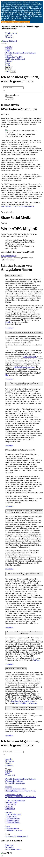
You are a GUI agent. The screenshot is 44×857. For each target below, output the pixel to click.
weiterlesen (9, 328)
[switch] (18, 95)
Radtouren (9, 765)
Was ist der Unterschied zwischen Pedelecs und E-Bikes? (24, 574)
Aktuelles (8, 47)
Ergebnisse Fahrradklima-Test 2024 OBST (20, 797)
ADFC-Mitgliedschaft (13, 814)
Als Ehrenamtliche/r (12, 819)
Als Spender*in (10, 816)
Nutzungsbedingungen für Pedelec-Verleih (20, 791)
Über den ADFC (11, 803)
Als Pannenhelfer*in (12, 823)
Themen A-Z (10, 775)
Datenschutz (9, 847)
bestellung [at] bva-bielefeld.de (22, 701)
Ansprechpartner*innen (13, 830)
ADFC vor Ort (10, 805)
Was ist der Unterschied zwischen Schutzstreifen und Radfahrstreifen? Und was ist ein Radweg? (24, 511)
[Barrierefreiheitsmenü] (2, 43)
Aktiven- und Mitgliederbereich (16, 836)
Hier (7, 375)
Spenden (8, 35)
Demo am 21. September (14, 781)
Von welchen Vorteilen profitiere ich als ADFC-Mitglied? (24, 332)
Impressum (9, 845)
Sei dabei (8, 61)
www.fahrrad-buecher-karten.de (25, 703)
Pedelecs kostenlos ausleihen (15, 789)
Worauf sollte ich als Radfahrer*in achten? (20, 450)
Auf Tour (36, 660)
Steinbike (8, 55)
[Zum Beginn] (2, 855)
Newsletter (9, 37)
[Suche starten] (4, 90)
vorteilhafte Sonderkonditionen (24, 367)
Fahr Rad (8, 49)
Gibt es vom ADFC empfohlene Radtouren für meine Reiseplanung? (24, 632)
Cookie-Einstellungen (13, 849)
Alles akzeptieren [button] (24, 22)
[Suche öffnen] (4, 43)
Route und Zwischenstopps (15, 783)
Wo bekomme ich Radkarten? (16, 668)
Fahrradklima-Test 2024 (13, 57)
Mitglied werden (11, 33)
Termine (8, 763)
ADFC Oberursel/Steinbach (15, 59)
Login (7, 65)
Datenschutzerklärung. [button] (9, 20)
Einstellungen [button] (13, 22)
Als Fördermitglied (12, 821)
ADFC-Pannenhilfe (30, 357)
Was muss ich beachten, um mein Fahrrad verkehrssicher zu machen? (24, 384)
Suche (7, 71)
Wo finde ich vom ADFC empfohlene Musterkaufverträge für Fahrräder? (24, 708)
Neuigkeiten (9, 761)
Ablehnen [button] (4, 22)
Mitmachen (9, 807)
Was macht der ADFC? (13, 275)
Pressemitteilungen (12, 828)
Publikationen (10, 809)
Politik (7, 51)
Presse (7, 63)
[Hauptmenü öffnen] (6, 43)
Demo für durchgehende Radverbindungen (20, 53)
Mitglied (8, 322)
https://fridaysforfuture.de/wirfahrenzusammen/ (17, 206)
